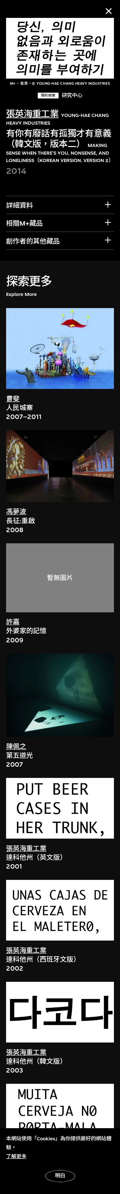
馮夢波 (16, 512)
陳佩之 (16, 747)
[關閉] (109, 11)
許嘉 (13, 622)
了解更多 (16, 1156)
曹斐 (13, 399)
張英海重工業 (32, 114)
